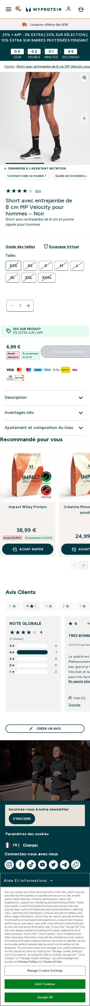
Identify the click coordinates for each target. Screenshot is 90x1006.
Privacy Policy (27, 961)
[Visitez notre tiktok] (31, 864)
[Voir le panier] (81, 9)
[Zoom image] (84, 77)
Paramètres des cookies (27, 834)
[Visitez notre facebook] (20, 864)
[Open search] (18, 9)
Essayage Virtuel (64, 247)
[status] (20, 305)
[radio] (13, 266)
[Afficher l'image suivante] (84, 118)
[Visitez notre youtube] (42, 864)
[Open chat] (75, 864)
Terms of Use (52, 961)
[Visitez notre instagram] (9, 864)
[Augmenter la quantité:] (28, 305)
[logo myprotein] (43, 9)
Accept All (44, 997)
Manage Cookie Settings (45, 970)
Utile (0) (79, 698)
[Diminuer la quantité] (12, 305)
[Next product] (83, 565)
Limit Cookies (45, 984)
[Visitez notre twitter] (53, 864)
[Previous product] (74, 565)
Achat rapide (31, 549)
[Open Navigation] (8, 9)
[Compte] (69, 9)
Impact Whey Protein (28, 507)
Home (9, 66)
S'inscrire (22, 819)
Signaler (75, 705)
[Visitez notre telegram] (64, 864)
